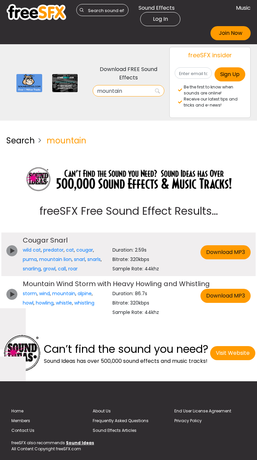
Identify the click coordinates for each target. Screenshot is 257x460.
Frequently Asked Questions (121, 420)
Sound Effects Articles (115, 430)
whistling (84, 303)
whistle (64, 303)
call (62, 268)
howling (45, 303)
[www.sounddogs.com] (29, 82)
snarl (79, 259)
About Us (102, 411)
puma (30, 259)
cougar (84, 250)
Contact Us (22, 430)
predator (53, 250)
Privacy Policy (188, 420)
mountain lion (55, 259)
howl (28, 303)
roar (73, 268)
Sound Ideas (80, 443)
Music (243, 8)
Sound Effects (157, 8)
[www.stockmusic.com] (65, 82)
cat (70, 250)
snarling (32, 268)
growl (49, 268)
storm (30, 293)
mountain (63, 293)
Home (17, 411)
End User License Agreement (202, 411)
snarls (94, 259)
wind (44, 293)
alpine (85, 293)
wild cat (32, 250)
